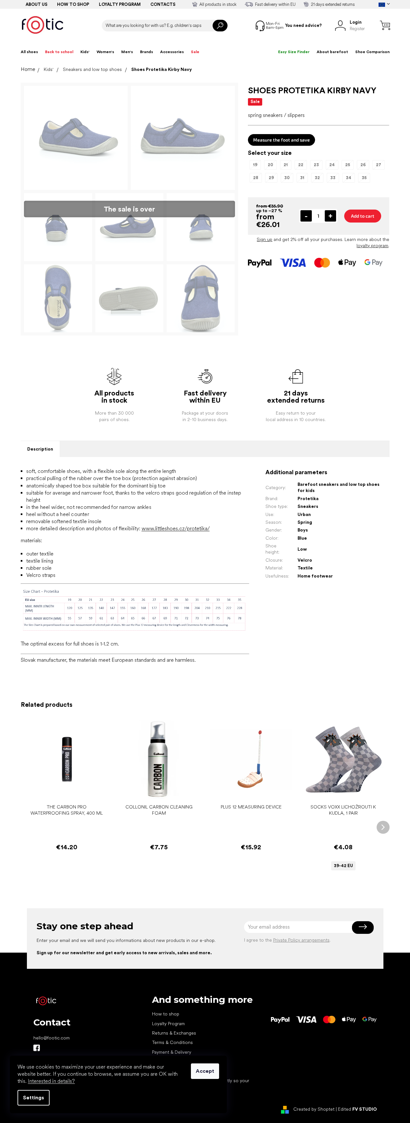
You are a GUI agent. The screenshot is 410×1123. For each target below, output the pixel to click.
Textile (305, 567)
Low (302, 549)
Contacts (162, 4)
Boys (303, 530)
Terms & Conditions (172, 1042)
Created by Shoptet (313, 1109)
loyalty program (372, 245)
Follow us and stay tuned (36, 1048)
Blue (302, 538)
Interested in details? (51, 1081)
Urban (304, 514)
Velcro (305, 560)
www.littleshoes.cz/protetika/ (176, 528)
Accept (205, 1071)
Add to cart (362, 216)
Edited (357, 1109)
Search (220, 25)
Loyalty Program (168, 1023)
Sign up (264, 239)
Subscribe (363, 927)
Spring (305, 522)
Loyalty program (120, 4)
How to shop (73, 4)
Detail (340, 791)
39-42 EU (343, 865)
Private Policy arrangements (301, 940)
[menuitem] (29, 52)
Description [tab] (40, 449)
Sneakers (308, 506)
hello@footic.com (51, 1037)
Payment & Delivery (171, 1052)
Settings (33, 1097)
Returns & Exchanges (174, 1033)
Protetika (308, 498)
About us (36, 4)
